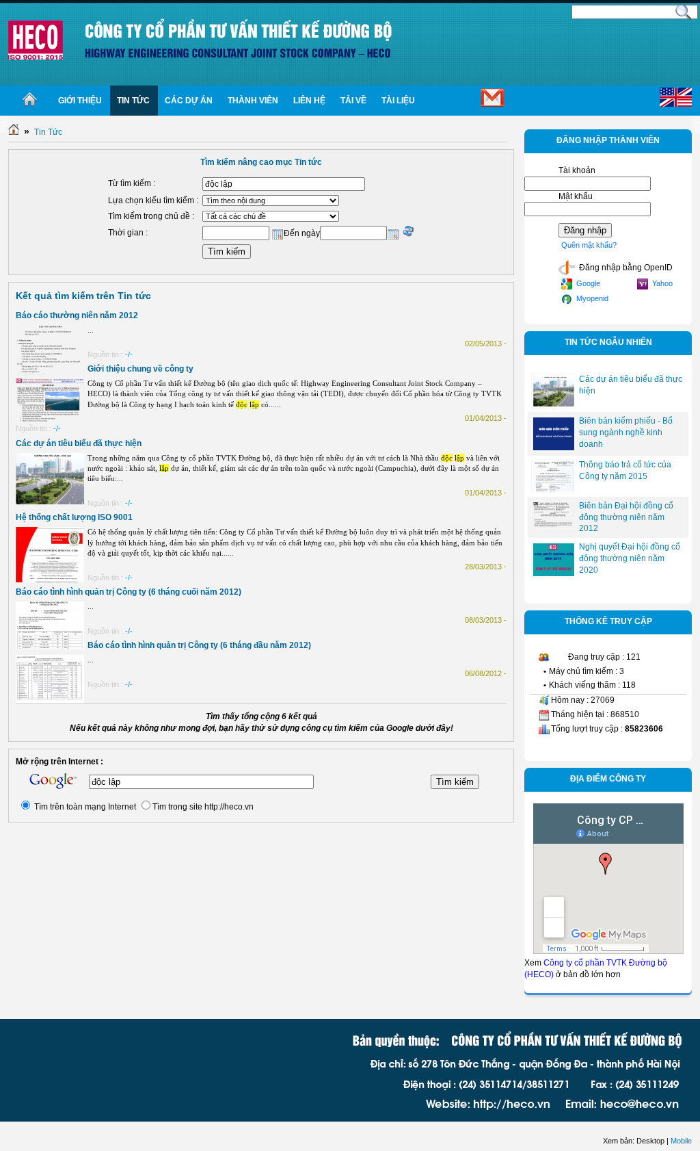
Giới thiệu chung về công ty (140, 369)
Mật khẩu (575, 196)
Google (587, 283)
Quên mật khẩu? (589, 245)
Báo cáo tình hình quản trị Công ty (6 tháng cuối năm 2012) (128, 592)
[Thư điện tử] (469, 101)
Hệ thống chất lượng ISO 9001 (74, 517)
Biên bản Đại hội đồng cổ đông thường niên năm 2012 (626, 517)
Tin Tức (48, 132)
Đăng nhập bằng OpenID (625, 267)
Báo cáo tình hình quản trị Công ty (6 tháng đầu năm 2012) (199, 645)
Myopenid (591, 298)
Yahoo (661, 283)
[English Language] (676, 97)
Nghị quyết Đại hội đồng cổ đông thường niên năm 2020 (629, 558)
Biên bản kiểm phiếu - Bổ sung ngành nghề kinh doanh (626, 432)
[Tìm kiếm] (683, 11)
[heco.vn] (35, 39)
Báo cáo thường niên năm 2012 (77, 315)
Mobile (681, 1141)
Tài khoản (576, 170)
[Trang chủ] (29, 101)
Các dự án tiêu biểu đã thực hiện (79, 443)
